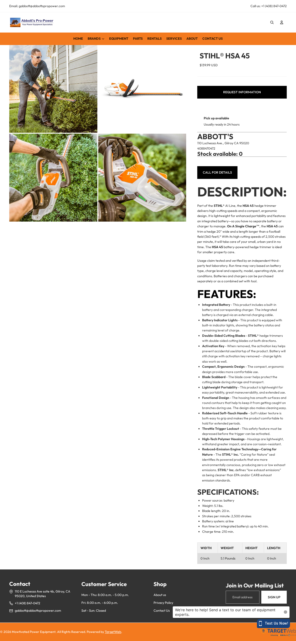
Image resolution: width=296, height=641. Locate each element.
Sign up (274, 597)
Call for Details (217, 172)
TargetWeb (113, 632)
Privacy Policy (163, 603)
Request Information (242, 92)
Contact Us (162, 610)
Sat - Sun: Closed (93, 610)
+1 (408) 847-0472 (27, 603)
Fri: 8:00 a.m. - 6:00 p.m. (99, 603)
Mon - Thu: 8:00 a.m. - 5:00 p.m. (105, 595)
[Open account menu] (282, 22)
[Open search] (272, 22)
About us (160, 595)
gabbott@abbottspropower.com (38, 610)
